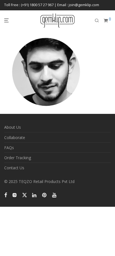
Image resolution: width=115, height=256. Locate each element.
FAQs (9, 147)
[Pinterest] (44, 194)
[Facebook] (5, 194)
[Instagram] (14, 194)
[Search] (96, 20)
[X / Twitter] (24, 194)
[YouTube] (54, 194)
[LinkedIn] (34, 194)
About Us (12, 127)
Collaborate (14, 137)
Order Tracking (17, 157)
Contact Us (14, 167)
